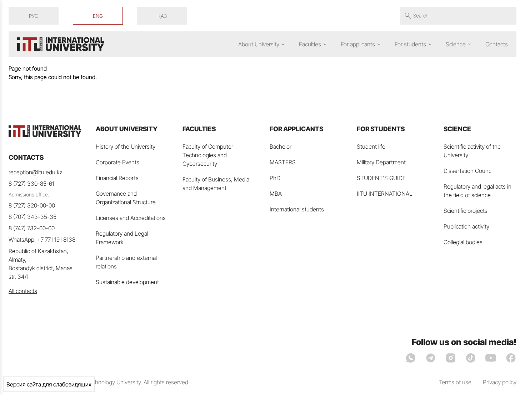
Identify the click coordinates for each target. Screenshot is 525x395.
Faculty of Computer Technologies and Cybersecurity (207, 155)
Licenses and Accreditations (131, 217)
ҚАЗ (162, 16)
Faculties (310, 44)
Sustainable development (127, 282)
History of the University (125, 146)
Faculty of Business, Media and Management (215, 183)
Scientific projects (466, 210)
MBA (276, 193)
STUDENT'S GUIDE (381, 177)
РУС (33, 16)
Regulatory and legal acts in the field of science (477, 191)
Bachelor (280, 146)
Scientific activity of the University (472, 151)
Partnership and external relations (126, 262)
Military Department (381, 162)
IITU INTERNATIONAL (384, 193)
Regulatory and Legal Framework (122, 238)
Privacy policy (499, 382)
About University (258, 44)
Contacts (496, 44)
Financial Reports (117, 177)
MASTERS (283, 162)
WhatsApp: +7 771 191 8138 (42, 239)
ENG (98, 16)
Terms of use (455, 382)
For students (410, 44)
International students (297, 209)
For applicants (358, 44)
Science (456, 44)
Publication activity (466, 226)
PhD (275, 177)
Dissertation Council (469, 170)
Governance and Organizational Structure (126, 198)
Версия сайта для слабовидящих (48, 384)
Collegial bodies (463, 242)
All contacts (23, 290)
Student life (371, 146)
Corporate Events (117, 162)
